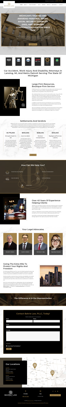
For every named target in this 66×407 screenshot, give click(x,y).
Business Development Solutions (38, 402)
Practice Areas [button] (32, 4)
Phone (34, 318)
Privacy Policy (28, 402)
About (25, 4)
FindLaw (46, 402)
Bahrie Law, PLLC (30, 400)
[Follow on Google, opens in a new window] (58, 391)
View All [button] (33, 154)
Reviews (43, 4)
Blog (39, 4)
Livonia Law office (9, 380)
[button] (64, 401)
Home (21, 4)
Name (7, 318)
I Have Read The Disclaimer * (14, 346)
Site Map (23, 402)
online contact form (20, 286)
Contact (61, 4)
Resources (54, 4)
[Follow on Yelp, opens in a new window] (55, 391)
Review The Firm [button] (55, 395)
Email (7, 324)
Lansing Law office (9, 372)
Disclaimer (8, 343)
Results (48, 4)
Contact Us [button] (33, 44)
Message (8, 330)
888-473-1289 (59, 1)
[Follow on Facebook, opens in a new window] (53, 391)
